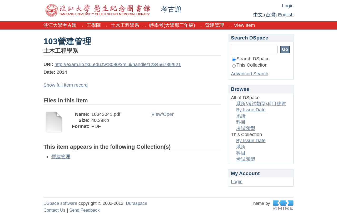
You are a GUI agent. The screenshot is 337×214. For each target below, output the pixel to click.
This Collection (251, 65)
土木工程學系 (125, 25)
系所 (241, 116)
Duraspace (136, 203)
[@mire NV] (283, 205)
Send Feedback (84, 210)
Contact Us (54, 210)
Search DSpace (253, 58)
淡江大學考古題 (60, 25)
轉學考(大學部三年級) (172, 25)
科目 (241, 122)
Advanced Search (249, 73)
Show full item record (65, 85)
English (286, 14)
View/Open (163, 114)
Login (288, 5)
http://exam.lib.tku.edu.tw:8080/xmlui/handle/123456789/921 (117, 64)
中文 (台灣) (265, 14)
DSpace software (60, 203)
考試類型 (245, 128)
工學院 (94, 25)
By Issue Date (251, 109)
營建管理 (214, 25)
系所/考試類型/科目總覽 (261, 103)
